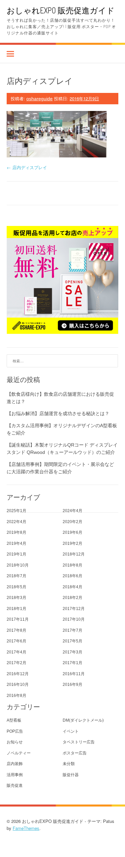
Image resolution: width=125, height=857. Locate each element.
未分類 (69, 763)
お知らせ (15, 742)
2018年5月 (16, 587)
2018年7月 (16, 576)
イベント (71, 731)
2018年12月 (74, 554)
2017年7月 (72, 630)
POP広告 (15, 731)
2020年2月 (72, 521)
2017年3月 (72, 652)
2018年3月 (16, 597)
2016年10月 (18, 684)
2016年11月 (74, 673)
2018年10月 (18, 565)
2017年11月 (18, 619)
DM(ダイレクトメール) (83, 720)
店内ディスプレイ (27, 167)
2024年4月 (72, 510)
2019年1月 (16, 554)
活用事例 (15, 774)
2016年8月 (16, 695)
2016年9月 (72, 684)
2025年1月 (16, 510)
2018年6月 (72, 576)
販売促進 (15, 785)
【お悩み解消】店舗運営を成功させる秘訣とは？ (58, 413)
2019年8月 (16, 532)
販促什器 (71, 774)
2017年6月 (16, 641)
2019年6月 (72, 532)
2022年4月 (16, 521)
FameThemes (26, 828)
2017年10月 (74, 619)
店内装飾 (15, 763)
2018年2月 (72, 597)
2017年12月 (74, 608)
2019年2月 (72, 543)
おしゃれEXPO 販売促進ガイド (61, 10)
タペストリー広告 (79, 742)
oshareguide (39, 98)
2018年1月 (16, 608)
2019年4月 (16, 543)
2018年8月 (72, 565)
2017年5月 (72, 641)
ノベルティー (19, 753)
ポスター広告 (75, 753)
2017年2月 (16, 662)
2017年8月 (16, 630)
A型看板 (14, 720)
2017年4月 (16, 652)
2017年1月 (72, 662)
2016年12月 (18, 673)
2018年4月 (72, 587)
